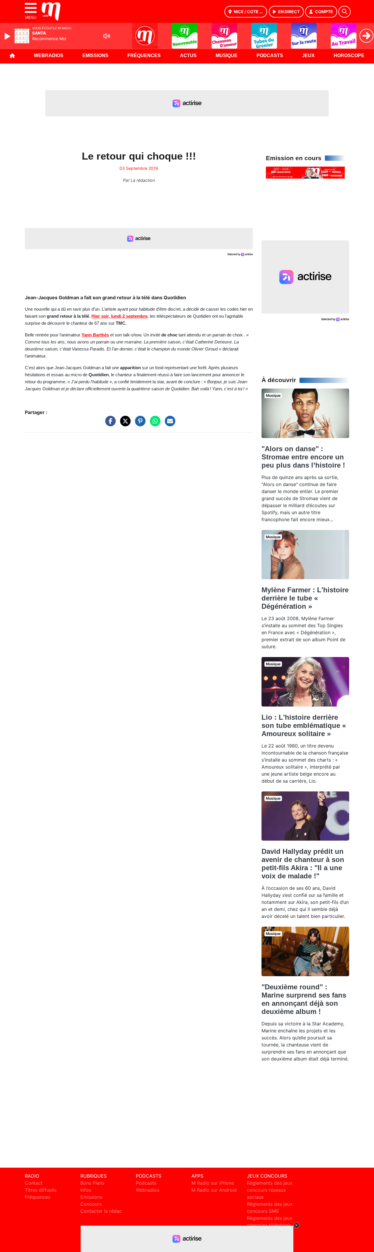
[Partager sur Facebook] (109, 424)
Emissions (95, 55)
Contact (34, 1183)
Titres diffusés (40, 1190)
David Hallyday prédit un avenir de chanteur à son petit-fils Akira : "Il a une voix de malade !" (303, 863)
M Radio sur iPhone (212, 1183)
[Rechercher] (344, 12)
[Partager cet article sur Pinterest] (139, 424)
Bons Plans (92, 1183)
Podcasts (270, 55)
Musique (227, 55)
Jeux (308, 55)
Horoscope (349, 55)
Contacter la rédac (101, 1211)
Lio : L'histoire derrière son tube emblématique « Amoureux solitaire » (304, 725)
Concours (91, 1204)
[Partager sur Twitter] (124, 424)
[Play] (8, 36)
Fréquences (144, 55)
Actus (188, 55)
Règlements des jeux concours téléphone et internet (269, 1225)
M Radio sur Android (214, 1190)
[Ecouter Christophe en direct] (305, 172)
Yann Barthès (95, 335)
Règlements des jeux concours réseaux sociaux (269, 1190)
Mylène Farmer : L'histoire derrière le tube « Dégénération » (305, 598)
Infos (85, 1190)
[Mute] (106, 36)
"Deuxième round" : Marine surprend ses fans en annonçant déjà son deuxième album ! (304, 999)
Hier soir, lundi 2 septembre (119, 316)
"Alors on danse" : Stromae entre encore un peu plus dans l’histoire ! (303, 457)
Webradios (48, 55)
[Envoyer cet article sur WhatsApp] (153, 424)
